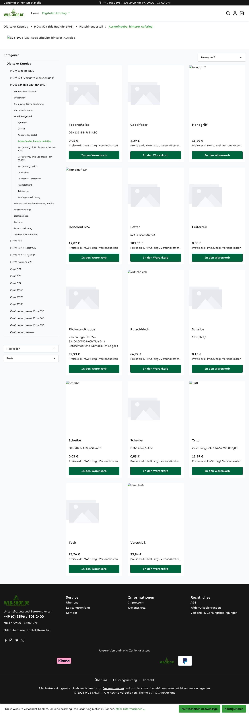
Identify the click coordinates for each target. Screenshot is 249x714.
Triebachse (23, 191)
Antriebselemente (23, 110)
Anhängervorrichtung (29, 197)
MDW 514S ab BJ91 (22, 70)
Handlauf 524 (79, 227)
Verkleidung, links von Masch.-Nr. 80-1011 (35, 158)
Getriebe (18, 222)
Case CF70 (16, 297)
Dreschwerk (20, 97)
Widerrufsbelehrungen (205, 607)
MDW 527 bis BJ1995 (23, 248)
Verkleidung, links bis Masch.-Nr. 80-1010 (37, 149)
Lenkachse (23, 172)
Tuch (72, 543)
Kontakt (71, 612)
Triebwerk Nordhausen (26, 234)
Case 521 (15, 269)
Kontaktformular (38, 630)
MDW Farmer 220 (21, 262)
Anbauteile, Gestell (27, 135)
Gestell (21, 128)
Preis (9, 358)
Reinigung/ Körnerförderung (29, 104)
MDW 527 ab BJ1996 (22, 255)
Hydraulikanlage (22, 209)
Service (72, 597)
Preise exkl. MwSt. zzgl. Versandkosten (93, 145)
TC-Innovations (164, 692)
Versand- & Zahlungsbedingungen (213, 612)
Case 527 (15, 283)
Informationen (141, 597)
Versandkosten (113, 688)
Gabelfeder (138, 125)
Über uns (72, 602)
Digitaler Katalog (19, 63)
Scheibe (198, 329)
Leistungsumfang (78, 607)
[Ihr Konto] (235, 13)
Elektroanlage (21, 216)
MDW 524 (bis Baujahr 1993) (28, 84)
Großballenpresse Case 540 (27, 318)
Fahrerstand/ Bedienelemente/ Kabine (34, 203)
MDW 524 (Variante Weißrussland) (32, 77)
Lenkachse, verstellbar (29, 178)
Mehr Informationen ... (130, 709)
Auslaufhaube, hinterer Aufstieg (34, 141)
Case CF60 (16, 290)
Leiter (135, 227)
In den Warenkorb (94, 155)
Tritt (195, 440)
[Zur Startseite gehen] (14, 13)
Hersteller (13, 348)
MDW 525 (16, 241)
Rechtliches (200, 597)
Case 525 (15, 276)
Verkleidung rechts (27, 166)
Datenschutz (137, 607)
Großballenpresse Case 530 (27, 311)
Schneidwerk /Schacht (25, 91)
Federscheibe (79, 125)
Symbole (22, 122)
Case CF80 (16, 304)
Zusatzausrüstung (23, 228)
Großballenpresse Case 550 (27, 325)
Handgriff (199, 125)
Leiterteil (199, 227)
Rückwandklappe (82, 329)
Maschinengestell (23, 116)
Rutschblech (139, 329)
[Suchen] (228, 13)
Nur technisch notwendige (200, 709)
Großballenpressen (22, 332)
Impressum (135, 602)
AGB (193, 602)
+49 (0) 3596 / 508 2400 (119, 2)
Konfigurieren (234, 709)
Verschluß (138, 543)
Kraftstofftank (25, 185)
